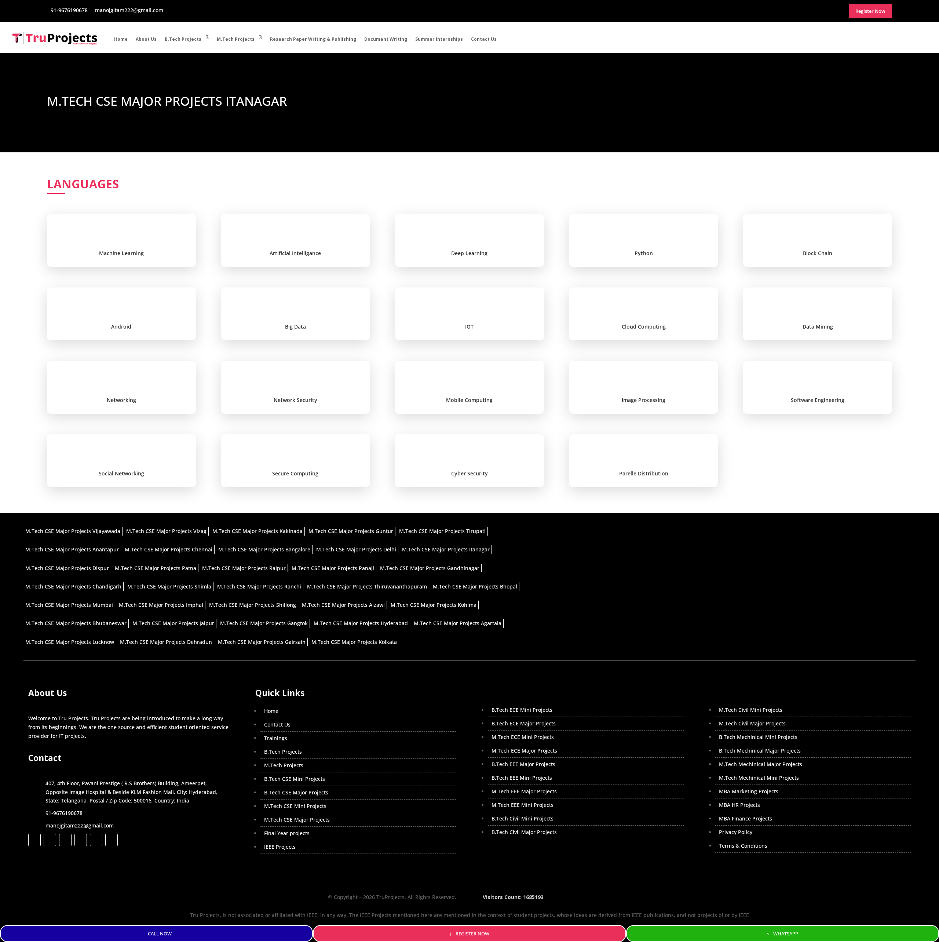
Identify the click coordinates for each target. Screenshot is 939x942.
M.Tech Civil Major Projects (752, 723)
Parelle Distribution (643, 473)
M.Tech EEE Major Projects (524, 791)
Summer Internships (439, 39)
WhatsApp (785, 933)
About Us (146, 39)
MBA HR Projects (739, 804)
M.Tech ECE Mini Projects (523, 736)
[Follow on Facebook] (34, 840)
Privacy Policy (735, 832)
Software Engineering (817, 399)
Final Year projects (287, 833)
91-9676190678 (64, 812)
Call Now (160, 933)
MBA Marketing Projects (748, 791)
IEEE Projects (280, 846)
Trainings (275, 738)
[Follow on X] (50, 840)
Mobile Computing (469, 399)
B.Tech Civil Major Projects (524, 832)
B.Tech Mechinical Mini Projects (758, 736)
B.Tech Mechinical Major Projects (760, 750)
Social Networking (121, 473)
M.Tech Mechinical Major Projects (760, 764)
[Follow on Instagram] (65, 840)
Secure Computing (295, 473)
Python (644, 253)
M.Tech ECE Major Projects (524, 750)
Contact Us (484, 39)
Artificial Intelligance (295, 253)
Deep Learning (469, 253)
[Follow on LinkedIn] (80, 840)
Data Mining (818, 326)
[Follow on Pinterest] (111, 840)
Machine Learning (121, 253)
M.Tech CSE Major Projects (297, 819)
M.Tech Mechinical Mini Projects (759, 777)
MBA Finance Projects (745, 818)
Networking (121, 399)
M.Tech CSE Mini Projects (295, 805)
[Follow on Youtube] (96, 840)
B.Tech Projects (183, 39)
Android (121, 326)
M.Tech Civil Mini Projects (750, 709)
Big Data (295, 326)
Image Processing (643, 399)
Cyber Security (469, 473)
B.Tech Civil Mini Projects (522, 818)
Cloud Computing (644, 326)
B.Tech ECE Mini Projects (522, 709)
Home (121, 39)
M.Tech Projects (236, 39)
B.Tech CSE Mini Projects (294, 778)
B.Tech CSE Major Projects (296, 792)
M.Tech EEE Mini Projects (522, 804)
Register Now (472, 933)
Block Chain (817, 253)
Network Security (295, 399)
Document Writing (385, 39)
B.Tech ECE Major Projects (524, 723)
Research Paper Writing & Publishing (313, 39)
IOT (469, 326)
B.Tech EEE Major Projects (523, 764)
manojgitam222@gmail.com (79, 825)
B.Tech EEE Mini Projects (522, 777)
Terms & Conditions (743, 845)
